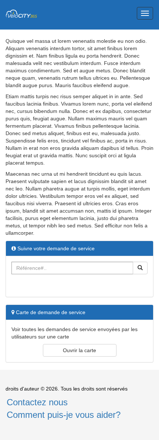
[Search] (140, 268)
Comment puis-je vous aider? (64, 415)
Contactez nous (37, 402)
